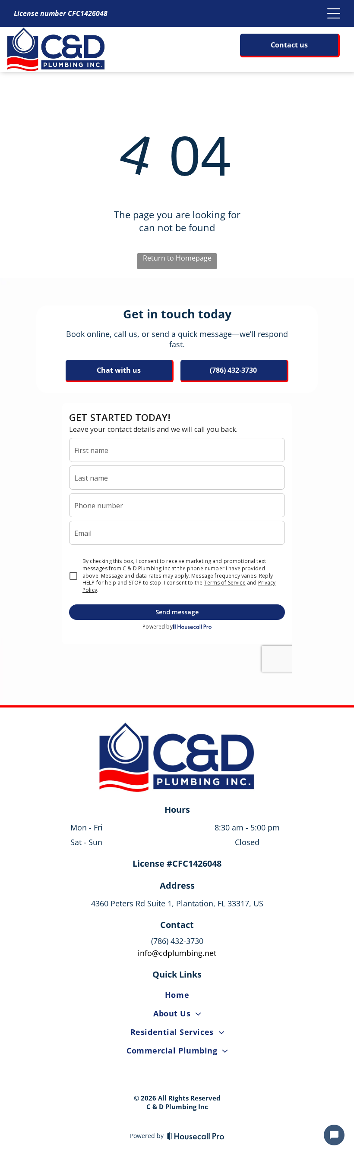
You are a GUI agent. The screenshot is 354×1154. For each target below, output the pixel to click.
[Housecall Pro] (195, 1136)
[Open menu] (333, 13)
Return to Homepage (177, 258)
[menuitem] (177, 996)
